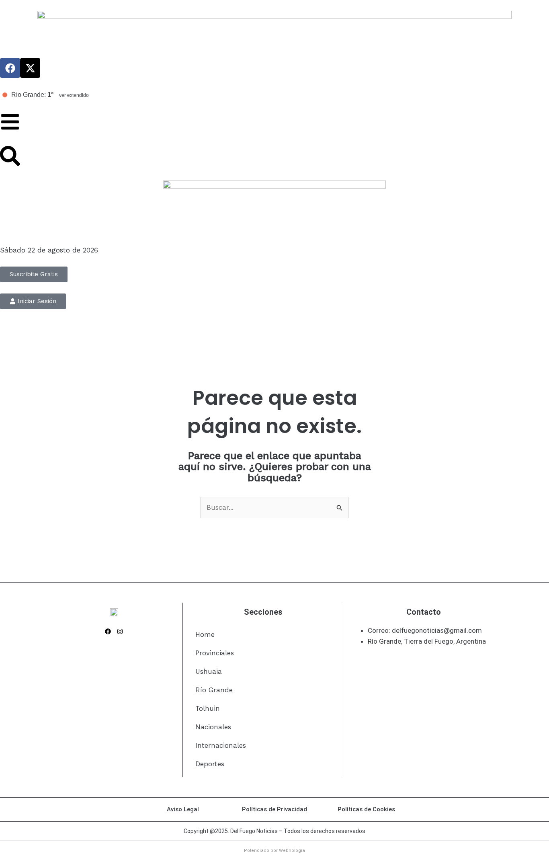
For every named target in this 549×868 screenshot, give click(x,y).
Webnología (292, 850)
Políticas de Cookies (366, 809)
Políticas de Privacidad (274, 809)
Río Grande (214, 690)
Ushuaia (208, 671)
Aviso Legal (183, 809)
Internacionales (220, 745)
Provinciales (214, 653)
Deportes (209, 764)
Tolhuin (207, 708)
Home (205, 634)
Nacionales (213, 727)
